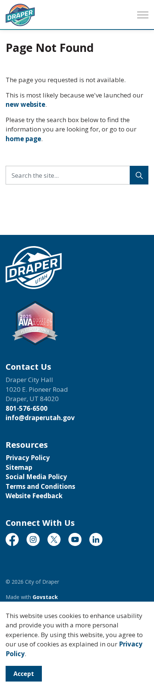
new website (25, 104)
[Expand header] (143, 15)
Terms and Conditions (40, 486)
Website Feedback (34, 495)
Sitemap (19, 467)
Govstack (45, 596)
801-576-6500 (26, 408)
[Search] (139, 175)
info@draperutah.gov (40, 417)
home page (23, 138)
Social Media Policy (36, 476)
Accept (23, 674)
